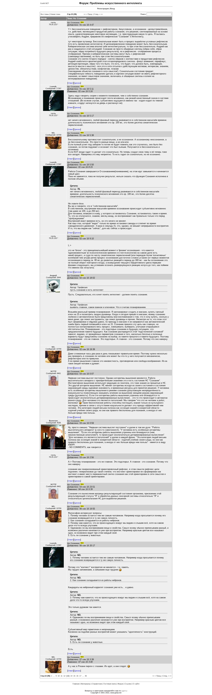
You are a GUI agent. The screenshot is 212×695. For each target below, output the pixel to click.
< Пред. (89, 14)
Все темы (45, 14)
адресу (124, 691)
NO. (53, 133)
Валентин (53, 421)
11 (61, 676)
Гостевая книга (110, 684)
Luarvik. (53, 86)
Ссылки (128, 684)
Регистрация (103, 9)
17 (80, 676)
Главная (76, 684)
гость (53, 22)
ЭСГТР (53, 371)
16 (77, 676)
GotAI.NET (44, 3)
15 (74, 676)
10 (59, 676)
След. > (97, 14)
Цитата (77, 83)
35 (86, 676)
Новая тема (55, 14)
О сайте (136, 684)
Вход (112, 9)
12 (64, 676)
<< (85, 14)
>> (102, 14)
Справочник (97, 684)
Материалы (85, 684)
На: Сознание (73, 23)
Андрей (53, 275)
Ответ (70, 83)
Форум (120, 684)
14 (71, 676)
